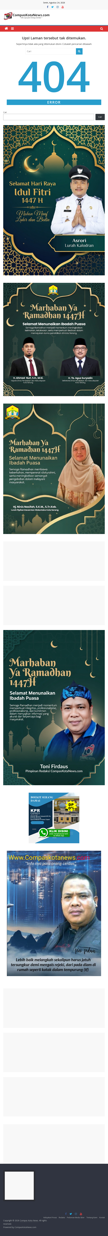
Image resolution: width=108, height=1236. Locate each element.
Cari (5, 112)
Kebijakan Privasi (50, 1217)
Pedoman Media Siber (76, 1217)
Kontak (102, 1217)
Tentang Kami (91, 1217)
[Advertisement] (54, 561)
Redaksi (62, 1217)
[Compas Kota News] (6, 28)
